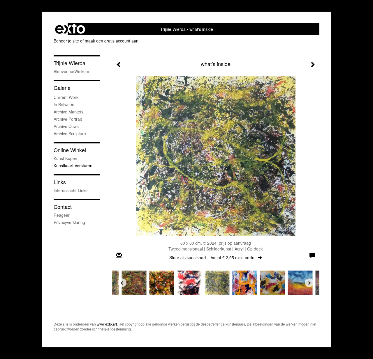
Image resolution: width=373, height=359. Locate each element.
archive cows (66, 126)
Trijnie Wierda (173, 29)
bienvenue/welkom (71, 71)
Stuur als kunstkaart (211, 257)
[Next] (309, 282)
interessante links (70, 190)
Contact (63, 206)
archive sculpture (70, 133)
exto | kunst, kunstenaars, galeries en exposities (70, 29)
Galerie (62, 87)
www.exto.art (107, 323)
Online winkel (70, 150)
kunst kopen (65, 158)
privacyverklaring (69, 222)
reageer (62, 215)
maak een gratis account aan (111, 41)
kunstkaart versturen (73, 165)
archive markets (68, 112)
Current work (66, 97)
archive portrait (68, 119)
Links (60, 182)
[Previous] (122, 282)
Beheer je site (66, 41)
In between (64, 104)
